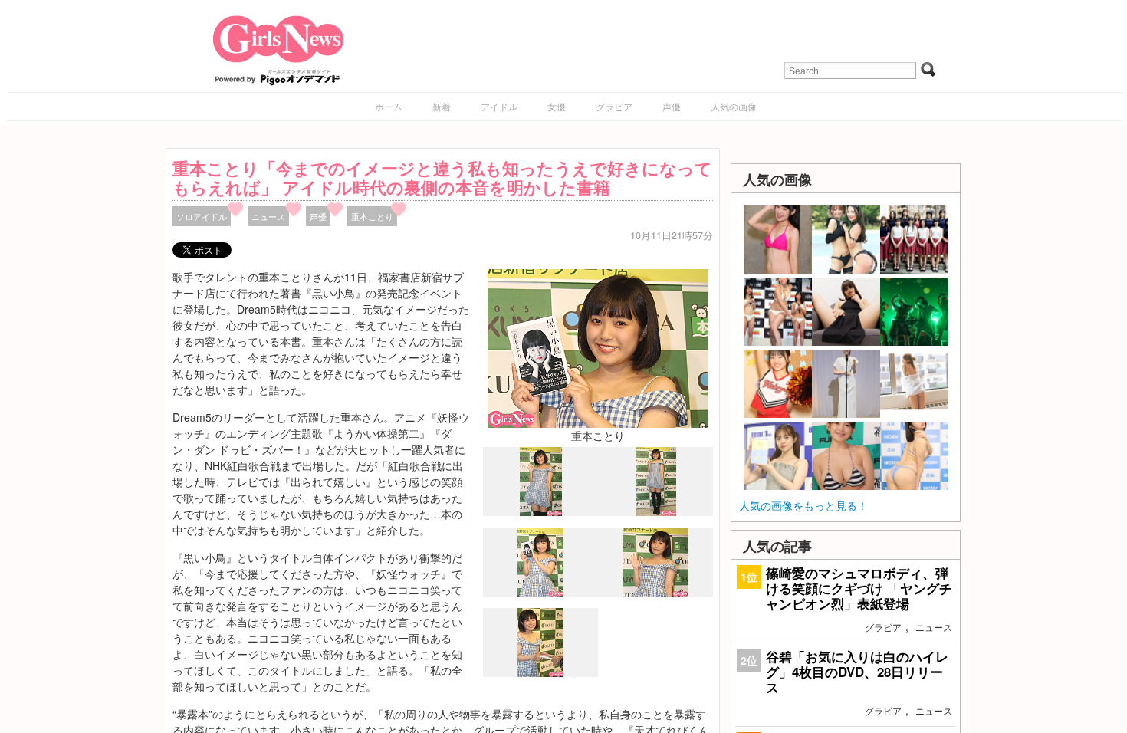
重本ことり (372, 216)
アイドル (499, 106)
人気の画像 (734, 106)
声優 (671, 106)
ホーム (388, 106)
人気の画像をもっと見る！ (803, 505)
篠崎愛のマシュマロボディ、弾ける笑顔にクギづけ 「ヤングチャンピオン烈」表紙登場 (859, 588)
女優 (556, 106)
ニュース (268, 216)
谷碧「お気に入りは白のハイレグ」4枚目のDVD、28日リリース (857, 671)
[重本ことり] (598, 346)
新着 (441, 106)
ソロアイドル (201, 216)
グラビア (614, 106)
